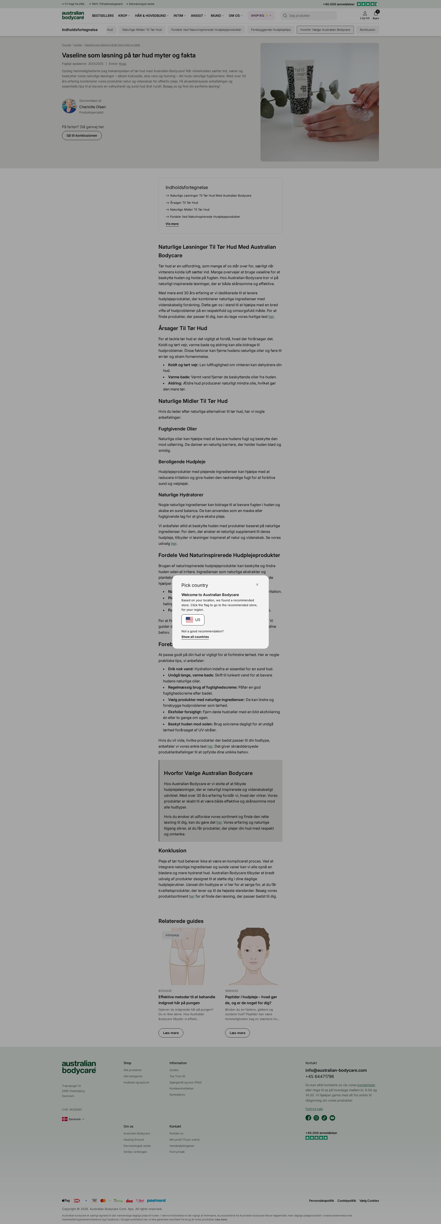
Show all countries (195, 637)
